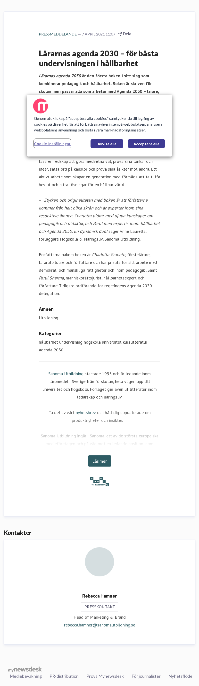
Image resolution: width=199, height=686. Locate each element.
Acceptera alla (146, 143)
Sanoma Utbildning (65, 373)
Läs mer (99, 461)
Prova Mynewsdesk (105, 676)
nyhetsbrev (86, 412)
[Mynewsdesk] (25, 669)
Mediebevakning (26, 676)
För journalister (146, 676)
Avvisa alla (107, 143)
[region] (99, 125)
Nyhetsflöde (180, 676)
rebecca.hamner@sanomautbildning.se (99, 625)
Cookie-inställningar (52, 143)
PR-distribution (64, 676)
